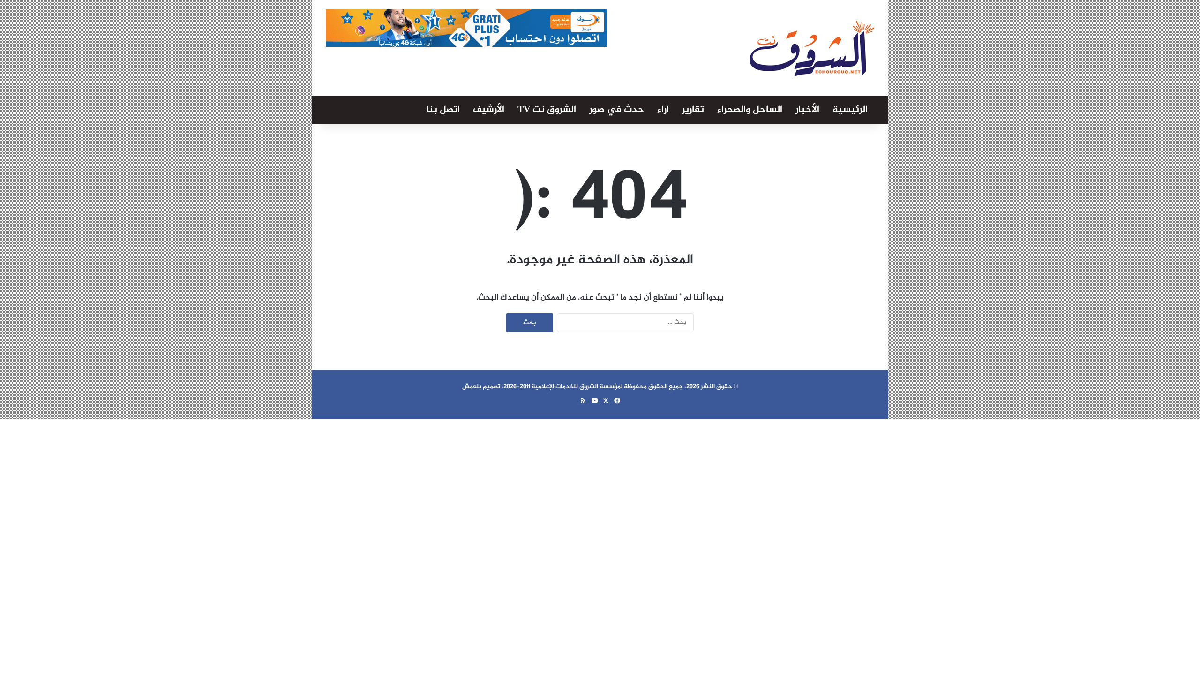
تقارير (693, 110)
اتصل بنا (443, 110)
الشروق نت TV (547, 110)
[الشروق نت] (812, 48)
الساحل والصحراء (749, 110)
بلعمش (471, 387)
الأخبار (807, 110)
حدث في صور (616, 110)
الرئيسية (850, 110)
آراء (663, 110)
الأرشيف (488, 110)
